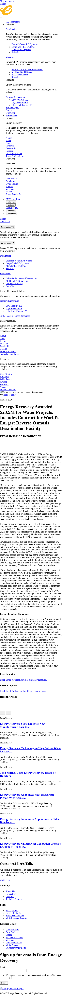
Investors (10, 145)
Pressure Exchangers (15, 97)
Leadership (11, 148)
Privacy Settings (13, 913)
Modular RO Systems (21, 49)
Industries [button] (10, 24)
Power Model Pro (14, 194)
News (8, 140)
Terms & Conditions (15, 156)
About (9, 138)
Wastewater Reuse (20, 74)
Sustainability (12, 115)
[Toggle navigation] (1, 17)
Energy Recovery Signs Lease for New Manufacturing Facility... (22, 725)
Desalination (11, 29)
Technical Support (14, 899)
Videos (9, 191)
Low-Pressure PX (20, 100)
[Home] (31, 14)
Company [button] (10, 118)
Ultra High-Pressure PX (22, 105)
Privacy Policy (12, 910)
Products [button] (10, 80)
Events (9, 143)
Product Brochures (14, 937)
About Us (10, 891)
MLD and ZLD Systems (23, 72)
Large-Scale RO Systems (23, 47)
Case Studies (11, 178)
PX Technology (13, 22)
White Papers (12, 184)
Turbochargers (12, 107)
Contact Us (5, 221)
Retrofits (15, 52)
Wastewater (11, 57)
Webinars (10, 189)
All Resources (12, 929)
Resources (10, 113)
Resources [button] (10, 158)
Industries (11, 202)
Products (10, 205)
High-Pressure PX (20, 102)
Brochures (10, 181)
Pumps (9, 110)
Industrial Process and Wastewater (27, 69)
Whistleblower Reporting (17, 918)
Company (11, 211)
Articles (9, 186)
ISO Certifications (14, 153)
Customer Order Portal (16, 948)
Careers (9, 151)
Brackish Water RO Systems (24, 44)
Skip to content (7, 1)
